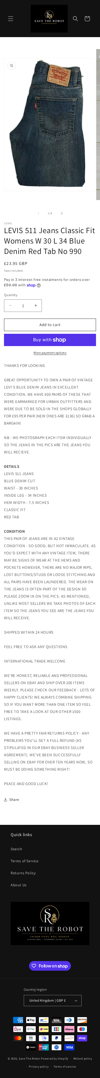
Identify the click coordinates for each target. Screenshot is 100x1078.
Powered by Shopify (54, 1058)
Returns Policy (23, 873)
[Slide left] (38, 213)
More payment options (50, 353)
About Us (19, 885)
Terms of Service (25, 861)
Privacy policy (39, 1066)
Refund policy (82, 1058)
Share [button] (14, 799)
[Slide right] (62, 213)
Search (16, 848)
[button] (11, 19)
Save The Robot (29, 1058)
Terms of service (65, 1066)
